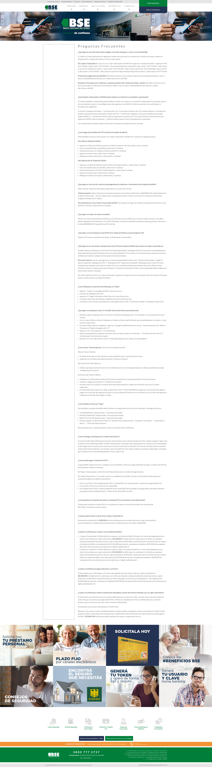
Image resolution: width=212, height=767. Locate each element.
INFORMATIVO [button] (114, 6)
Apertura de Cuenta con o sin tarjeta (119, 738)
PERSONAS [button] (71, 6)
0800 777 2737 (86, 752)
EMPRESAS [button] (83, 6)
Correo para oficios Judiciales (156, 754)
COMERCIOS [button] (129, 6)
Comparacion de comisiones (157, 752)
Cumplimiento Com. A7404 (135, 754)
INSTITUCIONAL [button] (98, 6)
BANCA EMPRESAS (153, 10)
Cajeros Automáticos (87, 1)
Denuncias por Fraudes (53, 1)
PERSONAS (142, 765)
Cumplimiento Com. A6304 (137, 752)
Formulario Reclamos (66, 1)
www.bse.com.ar (115, 291)
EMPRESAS (149, 765)
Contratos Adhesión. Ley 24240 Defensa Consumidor (148, 757)
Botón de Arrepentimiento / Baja (91, 738)
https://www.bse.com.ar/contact (94, 507)
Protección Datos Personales (157, 755)
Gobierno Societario (160, 750)
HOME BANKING (153, 3)
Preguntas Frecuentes (100, 1)
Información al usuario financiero (140, 750)
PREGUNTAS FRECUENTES (160, 765)
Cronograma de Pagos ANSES (115, 1)
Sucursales (77, 1)
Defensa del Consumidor (137, 755)
